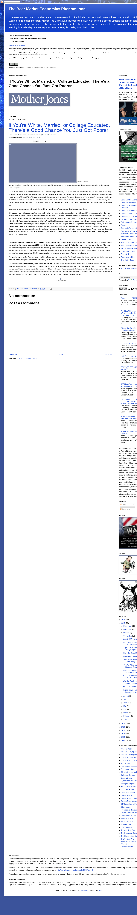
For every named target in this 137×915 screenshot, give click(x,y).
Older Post (108, 354)
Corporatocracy (127, 778)
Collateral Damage (128, 775)
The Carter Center (128, 260)
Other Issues (125, 807)
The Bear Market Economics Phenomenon (47, 9)
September (127, 636)
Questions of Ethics (128, 816)
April (125, 709)
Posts (123, 505)
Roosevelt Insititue (128, 257)
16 (45, 141)
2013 (123, 727)
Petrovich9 (84, 890)
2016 (123, 620)
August (126, 696)
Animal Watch (126, 763)
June (125, 703)
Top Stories (22, 119)
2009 (123, 740)
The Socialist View (128, 839)
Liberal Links (126, 240)
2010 (123, 737)
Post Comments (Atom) (27, 358)
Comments (125, 509)
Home (61, 354)
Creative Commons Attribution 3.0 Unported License (41, 67)
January (126, 719)
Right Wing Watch (128, 818)
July (125, 699)
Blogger (101, 890)
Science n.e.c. (126, 824)
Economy (14, 119)
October (126, 633)
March (126, 713)
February (127, 716)
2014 (123, 724)
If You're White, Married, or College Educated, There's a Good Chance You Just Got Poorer (59, 127)
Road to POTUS (127, 821)
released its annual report (35, 192)
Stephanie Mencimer (16, 137)
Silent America (126, 827)
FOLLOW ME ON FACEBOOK (17, 45)
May (125, 706)
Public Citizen (126, 254)
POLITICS (14, 116)
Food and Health (127, 790)
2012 (123, 730)
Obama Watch (126, 795)
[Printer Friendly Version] (50, 141)
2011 (123, 734)
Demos (123, 225)
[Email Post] (50, 289)
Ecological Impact (127, 784)
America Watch (126, 749)
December (127, 626)
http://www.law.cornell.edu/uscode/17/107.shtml (33, 55)
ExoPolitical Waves (128, 787)
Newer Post (13, 354)
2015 (123, 623)
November (127, 629)
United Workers (127, 847)
